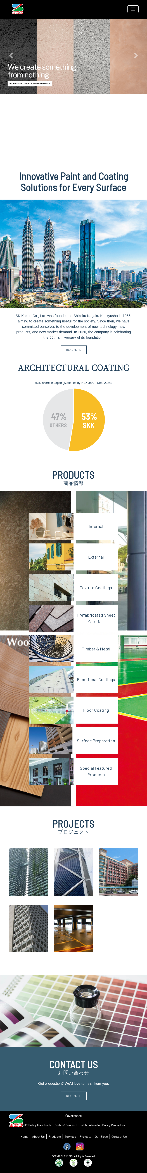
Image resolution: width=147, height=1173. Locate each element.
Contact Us (119, 1136)
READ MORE (73, 349)
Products (54, 1136)
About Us (38, 1136)
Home (24, 1136)
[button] (11, 55)
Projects (85, 1136)
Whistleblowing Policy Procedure (103, 1125)
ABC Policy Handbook (36, 1125)
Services (70, 1136)
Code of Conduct (66, 1125)
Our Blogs (101, 1136)
